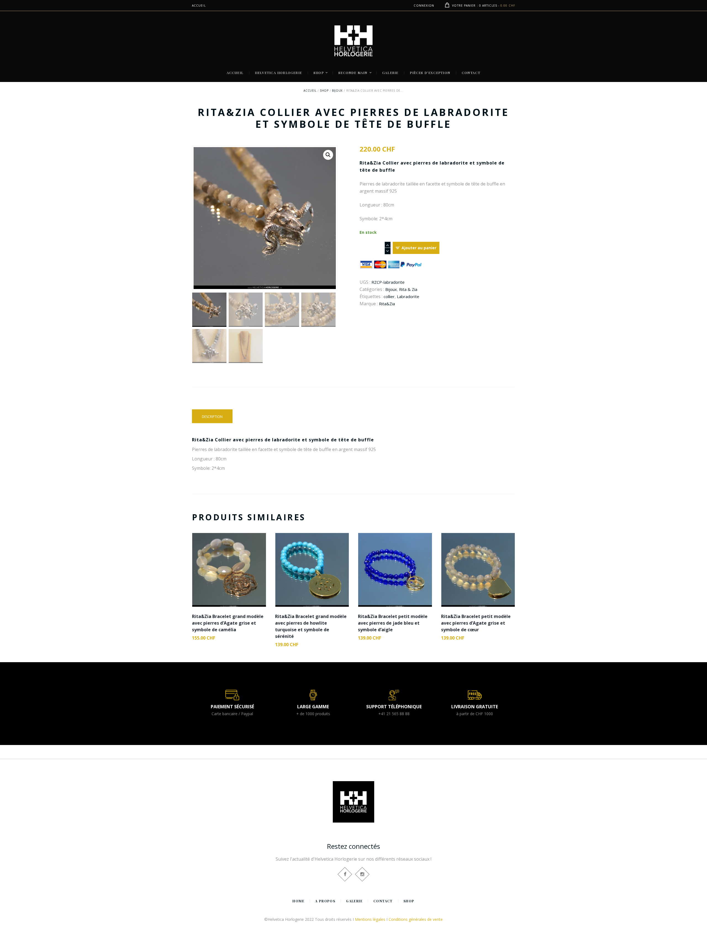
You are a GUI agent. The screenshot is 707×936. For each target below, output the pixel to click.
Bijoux (337, 90)
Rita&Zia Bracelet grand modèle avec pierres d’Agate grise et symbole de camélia (227, 623)
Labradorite (408, 296)
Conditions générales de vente (416, 919)
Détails (229, 562)
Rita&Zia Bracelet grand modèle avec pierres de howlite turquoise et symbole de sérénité (311, 626)
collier (389, 296)
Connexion (424, 5)
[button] (328, 155)
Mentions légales (370, 919)
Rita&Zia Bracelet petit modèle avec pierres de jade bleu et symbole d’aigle (393, 623)
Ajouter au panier (419, 247)
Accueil (310, 90)
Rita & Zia (408, 289)
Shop (324, 90)
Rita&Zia (387, 303)
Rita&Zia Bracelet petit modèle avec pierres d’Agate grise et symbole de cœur (476, 623)
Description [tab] (212, 416)
